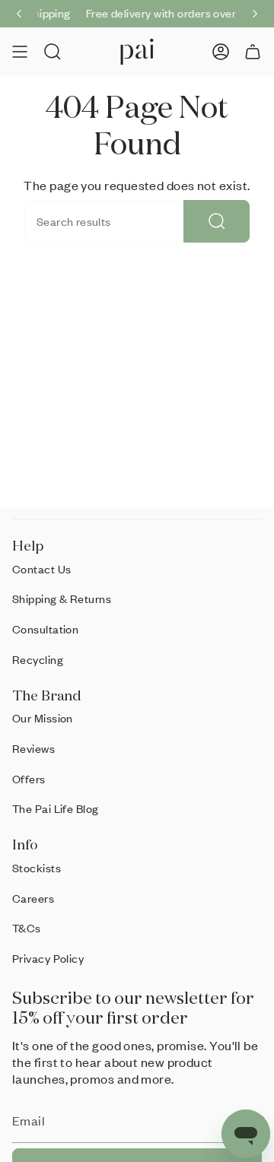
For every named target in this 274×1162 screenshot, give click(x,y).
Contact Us (42, 568)
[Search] (216, 221)
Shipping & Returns (61, 598)
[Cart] (253, 51)
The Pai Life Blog (55, 808)
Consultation (45, 629)
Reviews (33, 748)
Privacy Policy (48, 958)
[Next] (255, 14)
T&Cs (26, 927)
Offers (29, 778)
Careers (33, 898)
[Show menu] (20, 51)
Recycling (37, 659)
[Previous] (19, 14)
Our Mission (42, 717)
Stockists (36, 867)
